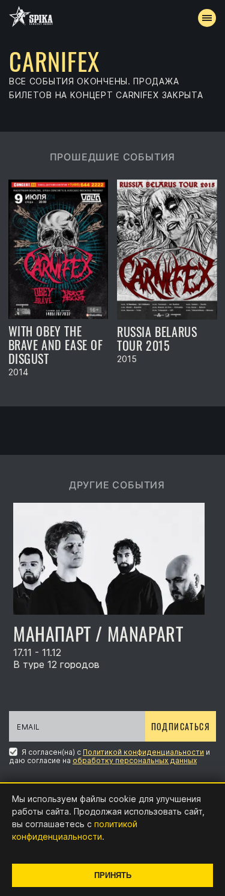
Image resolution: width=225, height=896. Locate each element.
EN (134, 219)
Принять (112, 875)
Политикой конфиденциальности (143, 752)
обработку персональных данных (135, 760)
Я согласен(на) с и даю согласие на (109, 756)
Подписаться (180, 726)
